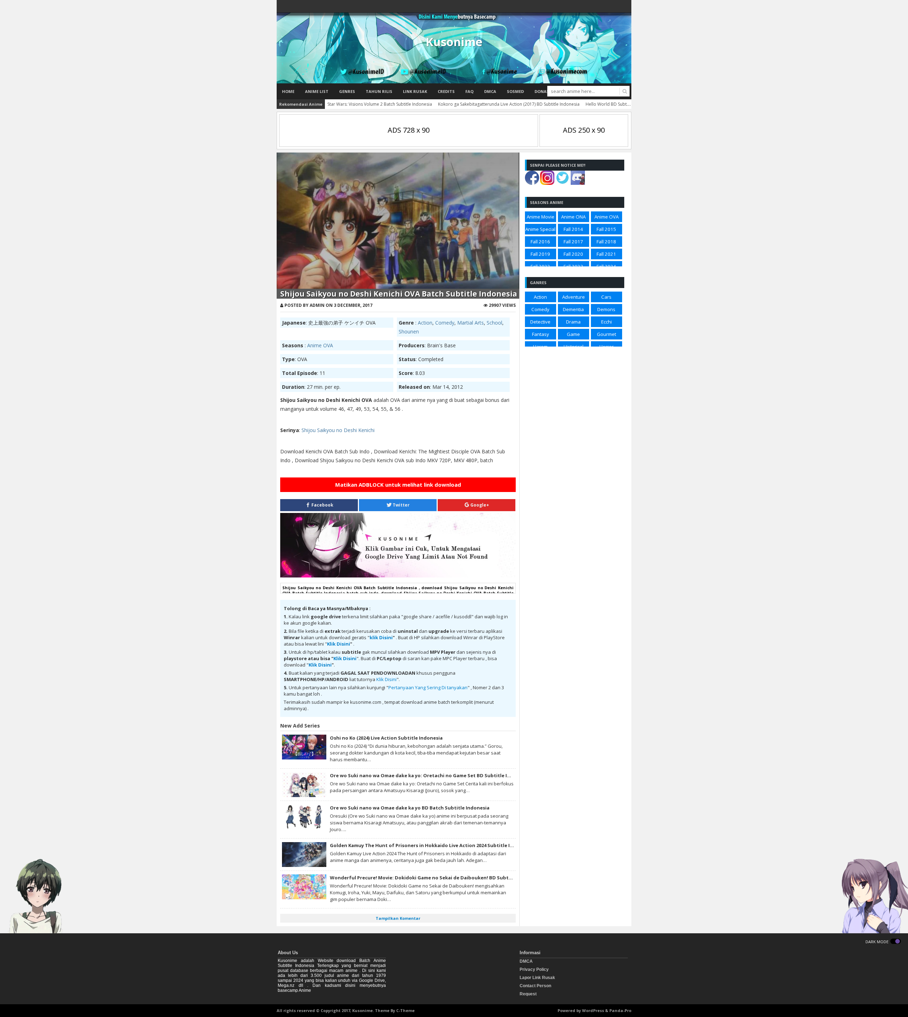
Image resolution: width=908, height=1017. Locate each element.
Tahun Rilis (379, 91)
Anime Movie (540, 217)
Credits (446, 91)
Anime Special (540, 229)
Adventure (573, 297)
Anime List (316, 91)
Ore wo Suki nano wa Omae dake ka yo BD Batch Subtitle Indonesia (409, 808)
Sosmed (515, 91)
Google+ (479, 505)
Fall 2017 (573, 241)
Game (573, 334)
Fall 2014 (573, 229)
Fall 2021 (606, 254)
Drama (573, 322)
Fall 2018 (606, 241)
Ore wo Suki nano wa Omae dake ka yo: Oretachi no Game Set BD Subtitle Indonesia (429, 775)
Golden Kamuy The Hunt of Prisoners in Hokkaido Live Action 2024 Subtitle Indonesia (431, 845)
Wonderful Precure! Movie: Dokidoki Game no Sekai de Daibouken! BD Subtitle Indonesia (436, 877)
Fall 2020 (573, 254)
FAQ (469, 91)
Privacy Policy (534, 969)
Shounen (409, 331)
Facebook (321, 505)
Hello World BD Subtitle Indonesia (620, 104)
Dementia (573, 309)
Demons (606, 309)
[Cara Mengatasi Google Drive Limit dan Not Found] (398, 576)
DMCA (490, 91)
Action (425, 322)
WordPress (593, 1010)
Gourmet (606, 334)
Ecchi (606, 322)
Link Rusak (415, 91)
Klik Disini (338, 644)
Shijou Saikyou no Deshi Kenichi (338, 430)
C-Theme (405, 1010)
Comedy (444, 322)
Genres (347, 91)
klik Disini (381, 637)
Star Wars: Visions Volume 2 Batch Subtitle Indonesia (379, 104)
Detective (540, 322)
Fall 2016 (540, 241)
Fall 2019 (540, 254)
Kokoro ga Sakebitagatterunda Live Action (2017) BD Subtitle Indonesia (509, 104)
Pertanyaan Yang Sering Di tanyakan (427, 687)
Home (288, 91)
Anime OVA (320, 345)
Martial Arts (470, 322)
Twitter (401, 505)
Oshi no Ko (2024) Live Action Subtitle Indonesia (386, 738)
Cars (606, 297)
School (494, 322)
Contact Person (535, 985)
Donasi (542, 91)
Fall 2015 (606, 229)
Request (528, 993)
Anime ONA (573, 217)
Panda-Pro (620, 1010)
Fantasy (540, 334)
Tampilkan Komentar (398, 918)
